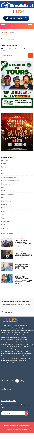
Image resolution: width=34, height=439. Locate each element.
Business (4, 167)
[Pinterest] (22, 380)
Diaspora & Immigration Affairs (10, 180)
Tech (2, 214)
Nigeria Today (5, 204)
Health (3, 191)
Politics (3, 208)
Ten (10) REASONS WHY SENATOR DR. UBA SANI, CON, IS (23, 266)
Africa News (4, 160)
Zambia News (5, 228)
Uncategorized (5, 221)
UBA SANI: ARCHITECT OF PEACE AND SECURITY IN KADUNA (23, 242)
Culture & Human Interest (8, 177)
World (3, 225)
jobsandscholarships (7, 194)
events (3, 187)
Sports (3, 211)
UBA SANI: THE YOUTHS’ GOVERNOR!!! (23, 254)
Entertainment (5, 184)
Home (5, 32)
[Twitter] (7, 380)
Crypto (3, 174)
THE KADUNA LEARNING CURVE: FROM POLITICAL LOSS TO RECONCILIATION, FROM (23, 280)
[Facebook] (3, 380)
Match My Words (6, 201)
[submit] (26, 413)
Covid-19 (3, 170)
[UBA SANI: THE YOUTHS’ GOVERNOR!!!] (7, 254)
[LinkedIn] (12, 380)
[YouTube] (17, 381)
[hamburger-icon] (3, 25)
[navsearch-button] (10, 26)
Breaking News (5, 163)
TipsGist (3, 218)
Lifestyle (3, 197)
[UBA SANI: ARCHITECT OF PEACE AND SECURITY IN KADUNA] (7, 242)
